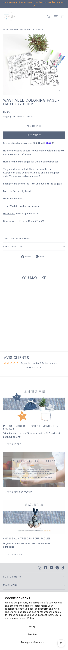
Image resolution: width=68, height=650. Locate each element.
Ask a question (12, 246)
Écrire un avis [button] (33, 367)
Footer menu (12, 577)
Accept (32, 626)
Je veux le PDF (13, 444)
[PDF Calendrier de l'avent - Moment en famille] (34, 405)
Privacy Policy (26, 618)
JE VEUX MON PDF (14, 554)
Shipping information (17, 238)
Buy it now (34, 135)
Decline (32, 634)
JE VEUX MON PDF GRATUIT (18, 492)
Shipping (7, 116)
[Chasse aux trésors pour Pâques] (34, 517)
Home (5, 29)
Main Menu (10, 585)
